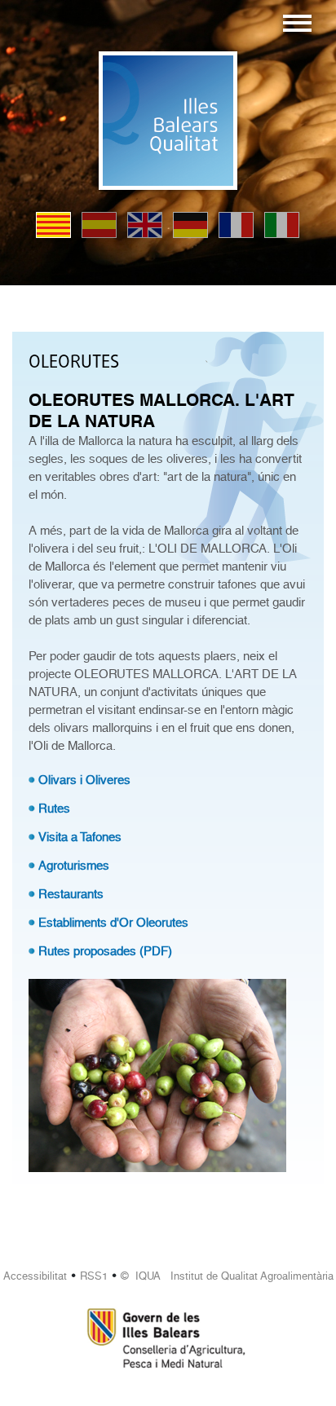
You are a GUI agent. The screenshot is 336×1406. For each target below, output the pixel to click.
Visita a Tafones (80, 837)
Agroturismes (73, 865)
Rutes (54, 808)
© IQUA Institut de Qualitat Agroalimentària (227, 1276)
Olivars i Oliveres (84, 780)
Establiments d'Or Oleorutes (113, 922)
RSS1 (94, 1276)
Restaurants (71, 894)
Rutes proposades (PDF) (105, 951)
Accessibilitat (35, 1276)
